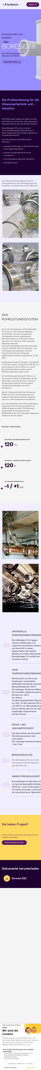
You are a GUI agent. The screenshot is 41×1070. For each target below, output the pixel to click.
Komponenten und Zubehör (12, 36)
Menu (31, 5)
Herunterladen (10, 62)
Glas (6, 42)
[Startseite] (10, 4)
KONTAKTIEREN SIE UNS (14, 843)
